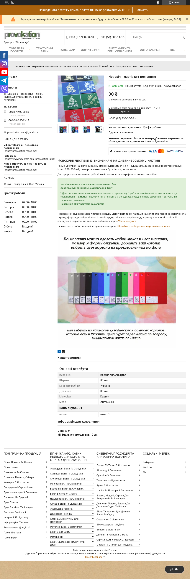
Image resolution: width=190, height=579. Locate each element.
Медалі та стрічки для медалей (114, 544)
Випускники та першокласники (119, 50)
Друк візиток (11, 502)
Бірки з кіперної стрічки (63, 493)
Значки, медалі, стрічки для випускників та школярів (112, 497)
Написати (141, 10)
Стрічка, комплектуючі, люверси (115, 539)
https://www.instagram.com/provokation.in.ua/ (143, 225)
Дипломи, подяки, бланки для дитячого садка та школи (113, 505)
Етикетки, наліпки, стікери (19, 477)
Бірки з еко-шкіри (60, 531)
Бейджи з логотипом (108, 529)
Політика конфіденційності (150, 553)
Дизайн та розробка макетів (112, 534)
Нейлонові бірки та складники (67, 498)
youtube (147, 467)
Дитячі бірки (90, 49)
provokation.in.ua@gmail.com (23, 132)
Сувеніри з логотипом (108, 475)
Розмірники (56, 536)
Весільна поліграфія (15, 512)
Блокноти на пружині (16, 497)
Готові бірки (10, 537)
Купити (125, 111)
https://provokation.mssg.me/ (21, 151)
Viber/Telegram (127, 220)
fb (144, 472)
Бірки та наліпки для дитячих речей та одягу (113, 513)
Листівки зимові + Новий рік (95, 66)
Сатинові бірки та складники (66, 473)
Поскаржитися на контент (121, 553)
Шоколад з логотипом (109, 470)
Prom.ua (113, 550)
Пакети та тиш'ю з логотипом (113, 465)
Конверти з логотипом (16, 482)
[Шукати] (183, 37)
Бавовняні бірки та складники (67, 488)
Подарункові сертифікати (18, 487)
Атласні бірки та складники (66, 503)
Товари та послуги (16, 50)
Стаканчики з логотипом (110, 519)
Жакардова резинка (61, 508)
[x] (63, 352)
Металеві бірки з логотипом (66, 526)
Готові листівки (12, 532)
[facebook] (59, 352)
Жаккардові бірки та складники (68, 468)
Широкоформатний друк (110, 524)
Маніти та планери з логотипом (114, 490)
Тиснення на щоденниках (110, 480)
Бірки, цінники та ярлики (18, 462)
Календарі (68, 49)
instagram (148, 462)
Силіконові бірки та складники (67, 478)
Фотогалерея (150, 49)
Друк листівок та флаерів (18, 507)
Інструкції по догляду (16, 517)
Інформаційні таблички (16, 522)
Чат (177, 569)
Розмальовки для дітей (17, 527)
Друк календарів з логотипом (20, 492)
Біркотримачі (11, 467)
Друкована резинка (61, 513)
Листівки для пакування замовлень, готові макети (45, 66)
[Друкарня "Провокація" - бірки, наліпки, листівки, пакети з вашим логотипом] (22, 35)
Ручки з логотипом (107, 485)
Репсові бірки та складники (65, 483)
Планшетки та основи (16, 472)
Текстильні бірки (44, 50)
